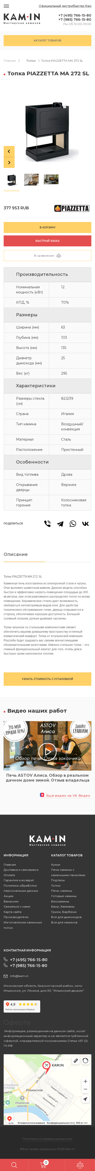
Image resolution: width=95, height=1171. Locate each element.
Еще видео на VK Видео (67, 795)
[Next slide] (9, 162)
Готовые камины (63, 896)
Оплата (9, 875)
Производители (16, 917)
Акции (8, 896)
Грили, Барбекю (64, 912)
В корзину (48, 227)
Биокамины (60, 901)
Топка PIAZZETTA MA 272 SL (62, 60)
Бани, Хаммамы (63, 906)
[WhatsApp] (73, 524)
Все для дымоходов (66, 917)
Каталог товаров (47, 40)
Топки (31, 60)
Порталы (58, 880)
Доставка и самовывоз (21, 869)
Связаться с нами (17, 906)
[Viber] (47, 524)
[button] (12, 179)
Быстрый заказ (47, 240)
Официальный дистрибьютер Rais (65, 6)
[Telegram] (60, 524)
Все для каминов (64, 922)
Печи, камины (61, 890)
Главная (10, 60)
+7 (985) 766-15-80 (74, 20)
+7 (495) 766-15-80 (74, 15)
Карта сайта (12, 912)
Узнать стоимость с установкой (47, 679)
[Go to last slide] (9, 151)
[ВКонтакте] (85, 524)
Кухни (55, 864)
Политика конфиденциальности (47, 1139)
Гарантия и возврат (19, 880)
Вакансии (11, 901)
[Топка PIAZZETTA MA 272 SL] (47, 128)
